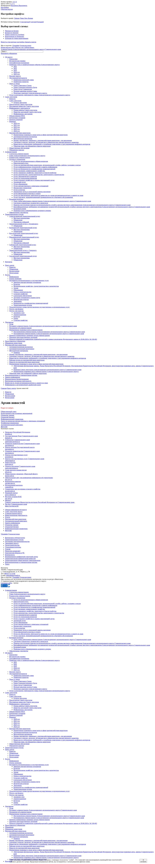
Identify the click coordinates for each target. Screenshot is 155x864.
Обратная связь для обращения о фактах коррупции (32, 146)
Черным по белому (12, 31)
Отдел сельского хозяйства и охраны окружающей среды (34, 180)
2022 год (16, 127)
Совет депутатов (11, 97)
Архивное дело (18, 313)
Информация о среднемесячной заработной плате (23, 385)
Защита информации (12, 377)
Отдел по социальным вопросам (25, 178)
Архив (15, 288)
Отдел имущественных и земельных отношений (30, 186)
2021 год (16, 125)
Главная (4, 388)
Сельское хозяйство (20, 294)
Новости (12, 99)
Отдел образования (20, 184)
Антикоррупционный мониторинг (21, 349)
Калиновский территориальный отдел (23, 228)
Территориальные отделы (14, 214)
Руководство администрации (19, 157)
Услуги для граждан (16, 311)
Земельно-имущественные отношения (27, 282)
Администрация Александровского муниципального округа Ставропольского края (31, 49)
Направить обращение (9, 53)
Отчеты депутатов (20, 102)
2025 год (16, 74)
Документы (9, 322)
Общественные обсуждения (19, 148)
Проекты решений (16, 119)
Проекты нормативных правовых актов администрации (29, 335)
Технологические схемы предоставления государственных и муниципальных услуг (39, 307)
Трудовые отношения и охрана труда (26, 297)
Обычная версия (7, 9)
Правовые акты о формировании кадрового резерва (32, 210)
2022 (15, 68)
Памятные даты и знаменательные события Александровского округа (34, 65)
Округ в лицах (14, 83)
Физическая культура (21, 299)
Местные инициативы (21, 218)
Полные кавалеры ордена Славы (25, 91)
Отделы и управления (17, 159)
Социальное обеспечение (22, 296)
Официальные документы (18, 212)
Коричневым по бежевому (14, 36)
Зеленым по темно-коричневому (16, 38)
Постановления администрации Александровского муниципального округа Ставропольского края (49, 332)
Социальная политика (13, 547)
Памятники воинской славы (23, 80)
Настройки (5, 7)
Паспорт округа (15, 76)
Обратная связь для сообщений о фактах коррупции (28, 373)
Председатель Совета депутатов (20, 104)
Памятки (16, 352)
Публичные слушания (17, 118)
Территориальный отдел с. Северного (22, 250)
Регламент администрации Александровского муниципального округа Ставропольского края (43, 326)
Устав (11, 324)
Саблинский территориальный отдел (22, 245)
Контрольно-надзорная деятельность (18, 381)
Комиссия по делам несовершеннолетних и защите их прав (26, 383)
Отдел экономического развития (25, 176)
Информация (14, 277)
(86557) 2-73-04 (9, 573)
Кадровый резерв (19, 209)
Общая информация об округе (16, 510)
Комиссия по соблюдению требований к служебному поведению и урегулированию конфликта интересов (51, 144)
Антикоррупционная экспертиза (25, 137)
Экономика (17, 301)
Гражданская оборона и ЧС (15, 553)
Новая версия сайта (8, 47)
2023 (15, 70)
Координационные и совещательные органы (21, 375)
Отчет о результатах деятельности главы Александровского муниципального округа (39, 95)
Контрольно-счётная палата (15, 538)
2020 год (16, 123)
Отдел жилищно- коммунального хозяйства (29, 171)
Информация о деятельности (19, 108)
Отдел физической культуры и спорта (26, 193)
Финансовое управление (22, 188)
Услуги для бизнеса (16, 309)
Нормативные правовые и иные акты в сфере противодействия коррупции (40, 135)
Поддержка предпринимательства (17, 541)
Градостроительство (12, 545)
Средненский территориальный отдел (23, 256)
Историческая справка (17, 61)
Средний (33, 22)
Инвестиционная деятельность (16, 515)
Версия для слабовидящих (24, 47)
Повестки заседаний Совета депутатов (27, 112)
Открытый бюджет (12, 527)
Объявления (17, 220)
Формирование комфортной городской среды (21, 557)
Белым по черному (12, 33)
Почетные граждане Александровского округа (30, 93)
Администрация (11, 152)
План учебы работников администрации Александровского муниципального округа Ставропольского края (52, 201)
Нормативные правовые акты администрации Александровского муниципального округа (46, 371)
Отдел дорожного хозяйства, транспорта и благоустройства (34, 173)
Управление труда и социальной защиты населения (32, 192)
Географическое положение (19, 63)
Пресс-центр (9, 265)
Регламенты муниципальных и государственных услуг (29, 280)
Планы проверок (15, 279)
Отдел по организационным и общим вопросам (30, 161)
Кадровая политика (16, 199)
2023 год (16, 129)
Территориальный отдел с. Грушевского (23, 224)
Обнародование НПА (17, 116)
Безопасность (10, 555)
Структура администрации (19, 154)
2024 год (16, 72)
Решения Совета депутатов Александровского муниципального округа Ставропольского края (47, 369)
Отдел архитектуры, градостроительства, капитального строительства (38, 174)
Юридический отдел (20, 163)
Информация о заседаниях (22, 114)
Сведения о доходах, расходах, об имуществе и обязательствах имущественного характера (46, 142)
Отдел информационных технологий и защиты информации (35, 167)
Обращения (9, 827)
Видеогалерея (14, 271)
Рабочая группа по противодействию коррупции (26, 360)
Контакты (8, 262)
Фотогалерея (13, 273)
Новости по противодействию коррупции (24, 362)
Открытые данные (11, 525)
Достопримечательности (18, 78)
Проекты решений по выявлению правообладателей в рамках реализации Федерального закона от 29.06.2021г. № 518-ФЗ (53, 339)
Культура (16, 284)
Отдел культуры (19, 190)
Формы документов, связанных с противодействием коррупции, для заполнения (42, 140)
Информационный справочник (16, 529)
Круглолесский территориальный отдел (23, 233)
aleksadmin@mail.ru (13, 575)
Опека (15, 318)
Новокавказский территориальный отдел (24, 237)
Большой (40, 22)
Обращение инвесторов (13, 343)
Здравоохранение (19, 315)
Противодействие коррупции (19, 133)
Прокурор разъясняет (12, 551)
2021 (15, 66)
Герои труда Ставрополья (22, 89)
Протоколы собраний (21, 222)
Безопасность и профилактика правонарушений (30, 303)
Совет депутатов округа (13, 511)
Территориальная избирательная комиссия (20, 558)
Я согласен (143, 860)
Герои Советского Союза (22, 85)
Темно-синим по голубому (14, 34)
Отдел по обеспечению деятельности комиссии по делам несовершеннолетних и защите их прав (48, 195)
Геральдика (13, 59)
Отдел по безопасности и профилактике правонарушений (34, 169)
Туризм (7, 549)
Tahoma (17, 18)
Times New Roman (26, 18)
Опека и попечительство (22, 292)
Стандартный (25, 22)
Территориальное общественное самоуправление (22, 560)
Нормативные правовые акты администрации (25, 330)
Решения (12, 121)
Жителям (8, 530)
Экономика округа (11, 543)
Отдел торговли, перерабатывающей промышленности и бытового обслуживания (43, 197)
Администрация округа (13, 513)
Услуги (7, 275)
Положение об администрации (20, 328)
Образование (18, 290)
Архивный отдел (19, 182)
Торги (7, 564)
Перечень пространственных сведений (23, 337)
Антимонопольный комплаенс (16, 521)
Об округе (8, 57)
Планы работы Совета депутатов (25, 110)
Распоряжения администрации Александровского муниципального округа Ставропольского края (48, 333)
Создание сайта (6, 583)
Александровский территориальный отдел (24, 216)
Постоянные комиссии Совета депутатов (24, 106)
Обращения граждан (16, 150)
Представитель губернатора (15, 341)
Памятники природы (21, 82)
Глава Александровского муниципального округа (27, 155)
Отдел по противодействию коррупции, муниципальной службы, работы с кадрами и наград (47, 165)
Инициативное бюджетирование (17, 379)
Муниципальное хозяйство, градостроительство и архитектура (36, 286)
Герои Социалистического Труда (25, 87)
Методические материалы (22, 138)
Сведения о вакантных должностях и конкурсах (30, 203)
